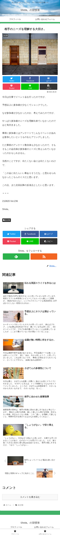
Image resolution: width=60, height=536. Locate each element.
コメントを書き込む (30, 497)
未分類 (7, 220)
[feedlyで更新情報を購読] (16, 256)
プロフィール (16, 527)
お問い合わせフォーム (44, 527)
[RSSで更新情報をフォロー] (44, 256)
